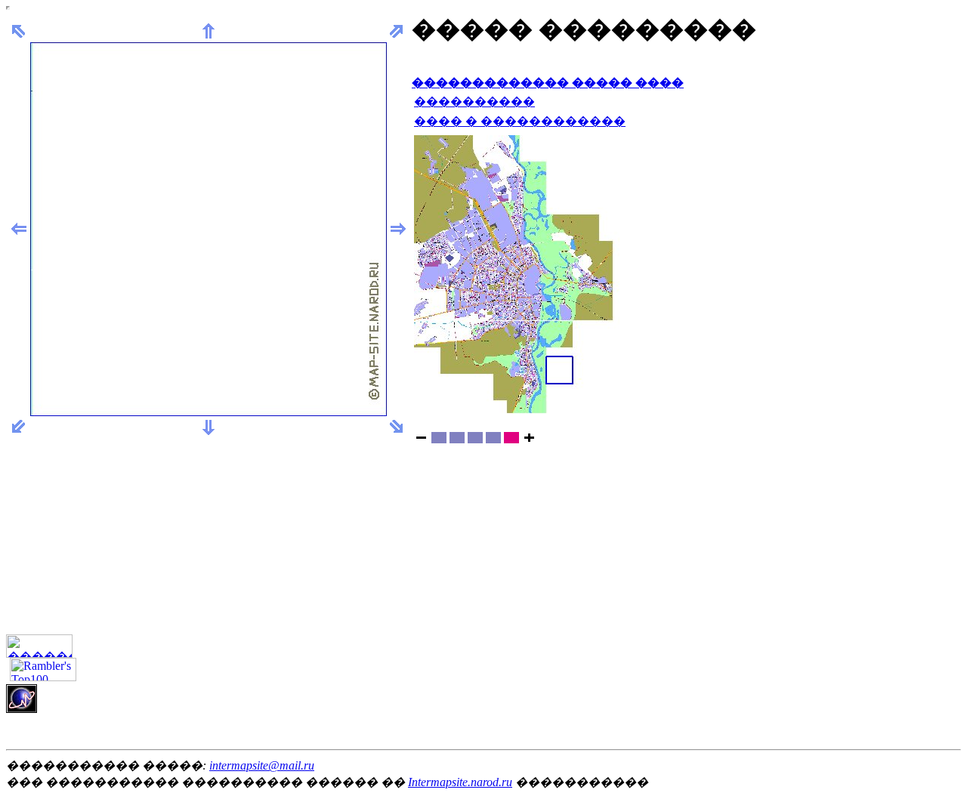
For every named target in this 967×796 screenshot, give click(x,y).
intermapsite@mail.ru (261, 765)
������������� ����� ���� (548, 82)
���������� (474, 101)
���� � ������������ (520, 121)
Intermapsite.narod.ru (460, 782)
